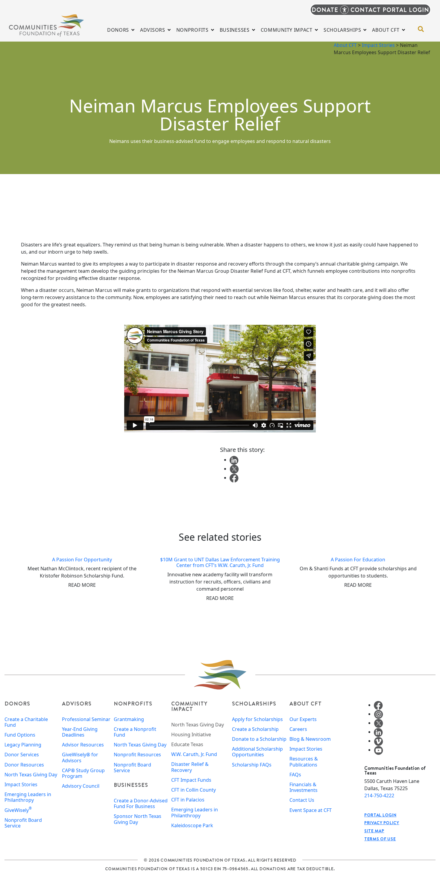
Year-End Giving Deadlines (80, 732)
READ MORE (82, 585)
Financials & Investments (303, 787)
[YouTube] (378, 749)
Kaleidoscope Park (192, 825)
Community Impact (189, 706)
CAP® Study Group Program (83, 773)
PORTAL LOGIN (406, 10)
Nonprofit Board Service (23, 823)
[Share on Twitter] (234, 468)
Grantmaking (129, 719)
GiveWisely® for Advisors (80, 757)
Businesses (131, 785)
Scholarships (254, 703)
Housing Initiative (191, 734)
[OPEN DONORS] (133, 29)
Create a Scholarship (255, 729)
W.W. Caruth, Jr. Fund (194, 754)
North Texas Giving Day (30, 775)
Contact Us (301, 800)
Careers (298, 729)
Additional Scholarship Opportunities (257, 752)
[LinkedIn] (378, 732)
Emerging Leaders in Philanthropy (27, 797)
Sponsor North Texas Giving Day (137, 819)
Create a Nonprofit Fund (135, 732)
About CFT (345, 45)
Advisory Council (80, 786)
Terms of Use (380, 839)
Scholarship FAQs (251, 765)
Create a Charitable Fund (26, 722)
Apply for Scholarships (257, 719)
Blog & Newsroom (310, 739)
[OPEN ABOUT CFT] (403, 29)
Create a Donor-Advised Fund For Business (141, 803)
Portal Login (380, 815)
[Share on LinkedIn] (234, 459)
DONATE (325, 10)
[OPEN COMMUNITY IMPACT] (316, 29)
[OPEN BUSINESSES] (253, 29)
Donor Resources (24, 765)
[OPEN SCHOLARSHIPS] (364, 29)
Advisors (77, 703)
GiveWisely (18, 810)
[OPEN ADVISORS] (169, 29)
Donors (17, 703)
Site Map (374, 831)
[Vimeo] (378, 740)
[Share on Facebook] (234, 477)
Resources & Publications (303, 761)
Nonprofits (133, 703)
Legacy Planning (22, 745)
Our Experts (303, 719)
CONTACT (366, 10)
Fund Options (19, 735)
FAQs (295, 775)
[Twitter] (378, 723)
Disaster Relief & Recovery (190, 767)
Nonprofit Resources (137, 755)
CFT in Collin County (193, 790)
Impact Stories (378, 45)
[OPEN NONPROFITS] (212, 29)
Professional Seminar (86, 719)
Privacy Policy (381, 823)
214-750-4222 (379, 795)
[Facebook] (378, 705)
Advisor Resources (83, 745)
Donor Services (21, 755)
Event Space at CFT (310, 810)
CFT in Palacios (187, 800)
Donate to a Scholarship (259, 739)
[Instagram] (378, 714)
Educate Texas (187, 744)
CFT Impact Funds (191, 780)
